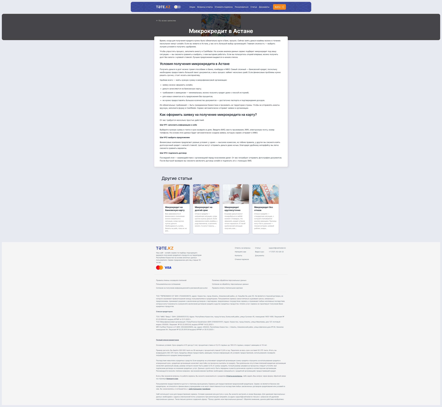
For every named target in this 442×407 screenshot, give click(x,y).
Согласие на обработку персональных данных (230, 284)
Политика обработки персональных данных (229, 280)
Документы (264, 7)
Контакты (238, 255)
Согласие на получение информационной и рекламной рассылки (181, 288)
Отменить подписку (224, 7)
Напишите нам (240, 252)
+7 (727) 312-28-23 (276, 252)
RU (176, 7)
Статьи (253, 7)
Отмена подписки (242, 259)
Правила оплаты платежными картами (227, 288)
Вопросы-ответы (205, 7)
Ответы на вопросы (242, 248)
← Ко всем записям (166, 20)
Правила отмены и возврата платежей (171, 280)
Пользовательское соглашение (168, 284)
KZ (179, 7)
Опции (192, 7)
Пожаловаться (241, 7)
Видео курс (259, 252)
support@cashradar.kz (277, 248)
